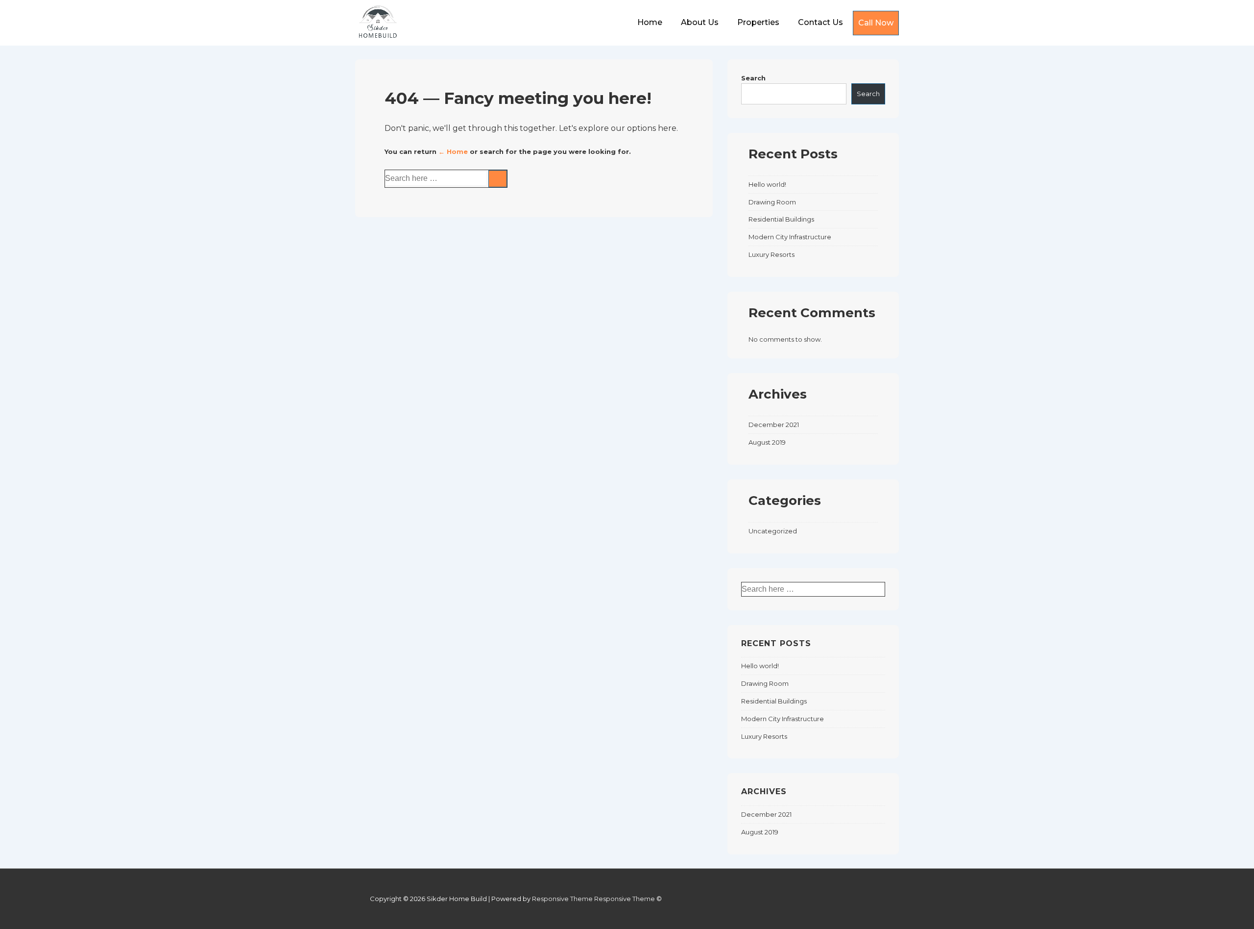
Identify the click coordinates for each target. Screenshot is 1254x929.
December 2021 (773, 424)
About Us (700, 22)
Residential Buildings (781, 219)
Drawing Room (772, 202)
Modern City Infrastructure (789, 237)
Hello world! (767, 184)
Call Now (875, 22)
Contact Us (820, 22)
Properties (758, 22)
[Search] (497, 178)
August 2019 (767, 442)
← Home (453, 151)
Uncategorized (772, 531)
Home (649, 22)
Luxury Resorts (771, 254)
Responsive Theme (562, 899)
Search (753, 78)
